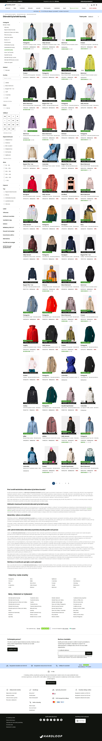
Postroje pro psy (77, 604)
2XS (5, 116)
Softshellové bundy (9, 45)
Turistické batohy (34, 600)
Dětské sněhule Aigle (57, 602)
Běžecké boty (33, 608)
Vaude (53, 585)
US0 (9, 124)
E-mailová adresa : (63, 650)
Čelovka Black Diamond (58, 612)
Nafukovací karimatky (14, 612)
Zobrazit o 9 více (7, 158)
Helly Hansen (33, 585)
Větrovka (5, 212)
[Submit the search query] (87, 5)
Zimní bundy (7, 42)
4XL (5, 124)
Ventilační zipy (7, 220)
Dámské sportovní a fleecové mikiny (17, 602)
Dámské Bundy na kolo (10, 57)
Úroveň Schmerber (8, 231)
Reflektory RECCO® (8, 227)
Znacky (84, 8)
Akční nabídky (93, 8)
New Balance (76, 581)
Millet (31, 581)
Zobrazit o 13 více (7, 132)
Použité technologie (9, 242)
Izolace (5, 223)
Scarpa (53, 583)
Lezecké (38, 8)
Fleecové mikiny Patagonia (59, 604)
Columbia (54, 581)
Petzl (74, 587)
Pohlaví (5, 67)
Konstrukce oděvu (8, 235)
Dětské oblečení (56, 598)
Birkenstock (76, 585)
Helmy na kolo (33, 614)
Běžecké (30, 8)
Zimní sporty (47, 8)
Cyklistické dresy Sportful (79, 598)
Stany (9, 610)
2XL (13, 120)
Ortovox (10, 581)
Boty (15, 8)
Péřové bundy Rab (78, 602)
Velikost (5, 113)
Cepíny (32, 602)
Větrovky (6, 27)
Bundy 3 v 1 (7, 39)
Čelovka (10, 614)
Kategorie (6, 22)
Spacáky (10, 616)
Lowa (9, 587)
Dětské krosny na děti (35, 616)
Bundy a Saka (6, 24)
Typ (4, 189)
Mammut (54, 587)
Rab (9, 583)
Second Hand (74, 8)
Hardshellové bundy (9, 47)
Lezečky (32, 610)
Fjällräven (54, 579)
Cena (4, 105)
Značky (5, 75)
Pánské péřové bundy (14, 604)
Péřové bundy (7, 34)
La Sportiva (11, 585)
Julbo (74, 579)
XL (9, 120)
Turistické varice (34, 598)
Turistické (22, 8)
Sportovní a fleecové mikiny (11, 32)
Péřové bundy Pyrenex (57, 606)
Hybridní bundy (8, 55)
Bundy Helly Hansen (57, 608)
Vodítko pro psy (77, 606)
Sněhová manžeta (8, 216)
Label (4, 208)
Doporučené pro (8, 136)
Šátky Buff (76, 612)
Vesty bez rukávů (8, 37)
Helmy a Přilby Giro (78, 600)
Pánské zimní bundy (13, 606)
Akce (4, 162)
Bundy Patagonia (77, 616)
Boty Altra (75, 610)
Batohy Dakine (55, 616)
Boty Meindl (55, 614)
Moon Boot (33, 583)
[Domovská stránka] (4, 14)
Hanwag (75, 583)
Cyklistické (57, 8)
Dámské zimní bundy (13, 600)
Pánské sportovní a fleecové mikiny (17, 608)
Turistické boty (34, 604)
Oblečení (8, 8)
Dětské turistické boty (35, 612)
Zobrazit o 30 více (7, 101)
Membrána (6, 238)
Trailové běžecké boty (35, 606)
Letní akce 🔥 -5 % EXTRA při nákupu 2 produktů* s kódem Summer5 (51, 11)
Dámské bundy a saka (21, 14)
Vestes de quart (8, 62)
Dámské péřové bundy (14, 598)
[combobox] (12, 78)
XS (9, 116)
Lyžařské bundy (8, 49)
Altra (31, 579)
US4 (17, 124)
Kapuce (5, 185)
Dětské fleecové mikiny (58, 600)
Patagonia (11, 579)
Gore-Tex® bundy (8, 52)
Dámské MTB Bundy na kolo (11, 60)
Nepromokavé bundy (9, 29)
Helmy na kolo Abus (78, 614)
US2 (13, 124)
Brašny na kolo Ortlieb (79, 608)
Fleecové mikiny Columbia (58, 610)
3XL (17, 120)
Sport (64, 8)
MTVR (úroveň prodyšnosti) (7, 247)
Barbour (32, 587)
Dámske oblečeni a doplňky (10, 14)
